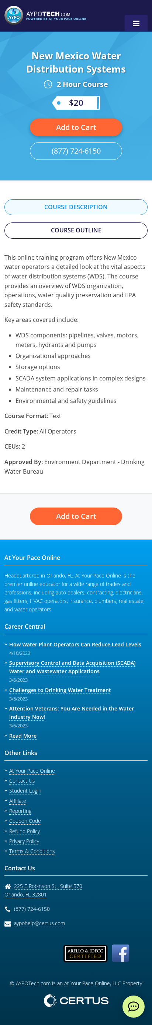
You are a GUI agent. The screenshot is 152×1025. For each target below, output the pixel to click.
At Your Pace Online (32, 770)
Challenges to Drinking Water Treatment (60, 690)
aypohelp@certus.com (39, 923)
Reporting (20, 810)
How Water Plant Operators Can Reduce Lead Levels (75, 644)
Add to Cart (76, 127)
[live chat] (133, 1007)
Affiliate (17, 800)
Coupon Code (25, 820)
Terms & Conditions (32, 850)
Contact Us (22, 780)
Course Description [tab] (76, 207)
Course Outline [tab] (76, 230)
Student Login (25, 790)
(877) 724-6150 (76, 151)
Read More (23, 735)
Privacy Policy (24, 841)
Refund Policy (24, 831)
